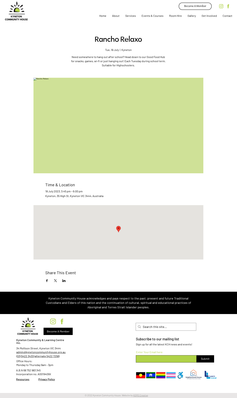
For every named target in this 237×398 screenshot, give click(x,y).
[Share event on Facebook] (47, 280)
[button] (130, 15)
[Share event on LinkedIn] (64, 280)
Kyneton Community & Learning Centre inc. (40, 341)
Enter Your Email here (149, 352)
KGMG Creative (140, 395)
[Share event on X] (55, 280)
